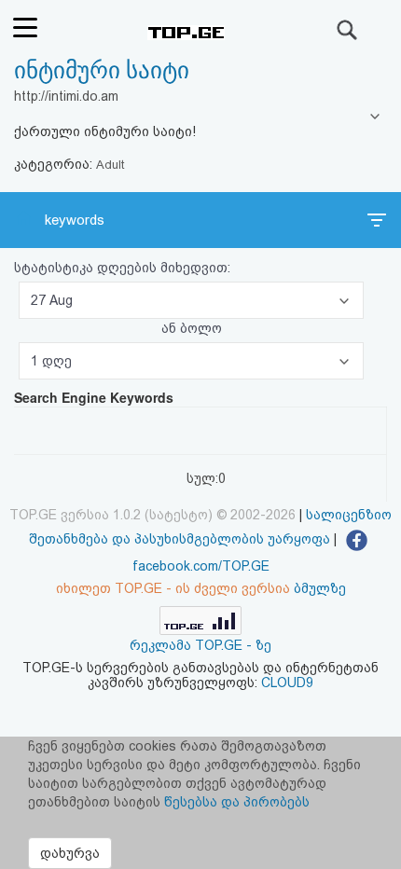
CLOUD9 (287, 682)
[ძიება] (348, 30)
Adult (110, 165)
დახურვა (70, 853)
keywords (74, 220)
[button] (191, 300)
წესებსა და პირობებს (237, 801)
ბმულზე (320, 588)
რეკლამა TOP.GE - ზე (200, 645)
